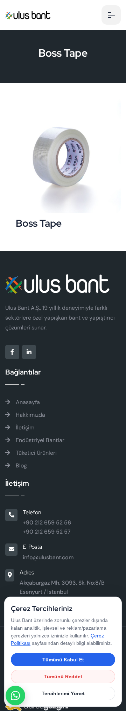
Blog (20, 465)
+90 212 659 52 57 (47, 531)
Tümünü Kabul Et (63, 659)
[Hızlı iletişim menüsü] (15, 695)
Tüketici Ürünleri (35, 453)
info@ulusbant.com (48, 557)
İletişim (24, 427)
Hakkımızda (29, 415)
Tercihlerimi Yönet (63, 693)
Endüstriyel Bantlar (39, 440)
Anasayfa (27, 402)
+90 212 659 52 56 (47, 522)
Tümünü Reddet (63, 676)
